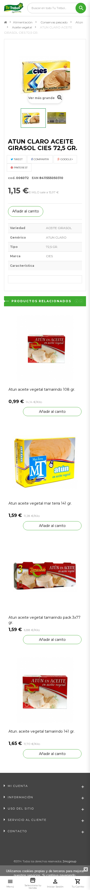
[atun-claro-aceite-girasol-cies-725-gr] (59, 118)
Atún (79, 22)
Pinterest (20, 167)
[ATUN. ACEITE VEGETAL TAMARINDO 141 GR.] (45, 689)
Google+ (66, 159)
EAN (34, 178)
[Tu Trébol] (13, 8)
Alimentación (22, 22)
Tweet (17, 159)
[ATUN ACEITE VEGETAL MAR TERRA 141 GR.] (45, 462)
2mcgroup (69, 861)
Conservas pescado (54, 22)
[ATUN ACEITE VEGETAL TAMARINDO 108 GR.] (45, 347)
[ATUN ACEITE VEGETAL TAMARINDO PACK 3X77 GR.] (45, 575)
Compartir (41, 159)
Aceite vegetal (22, 27)
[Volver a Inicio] (5, 22)
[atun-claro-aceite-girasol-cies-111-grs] (33, 118)
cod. (11, 178)
